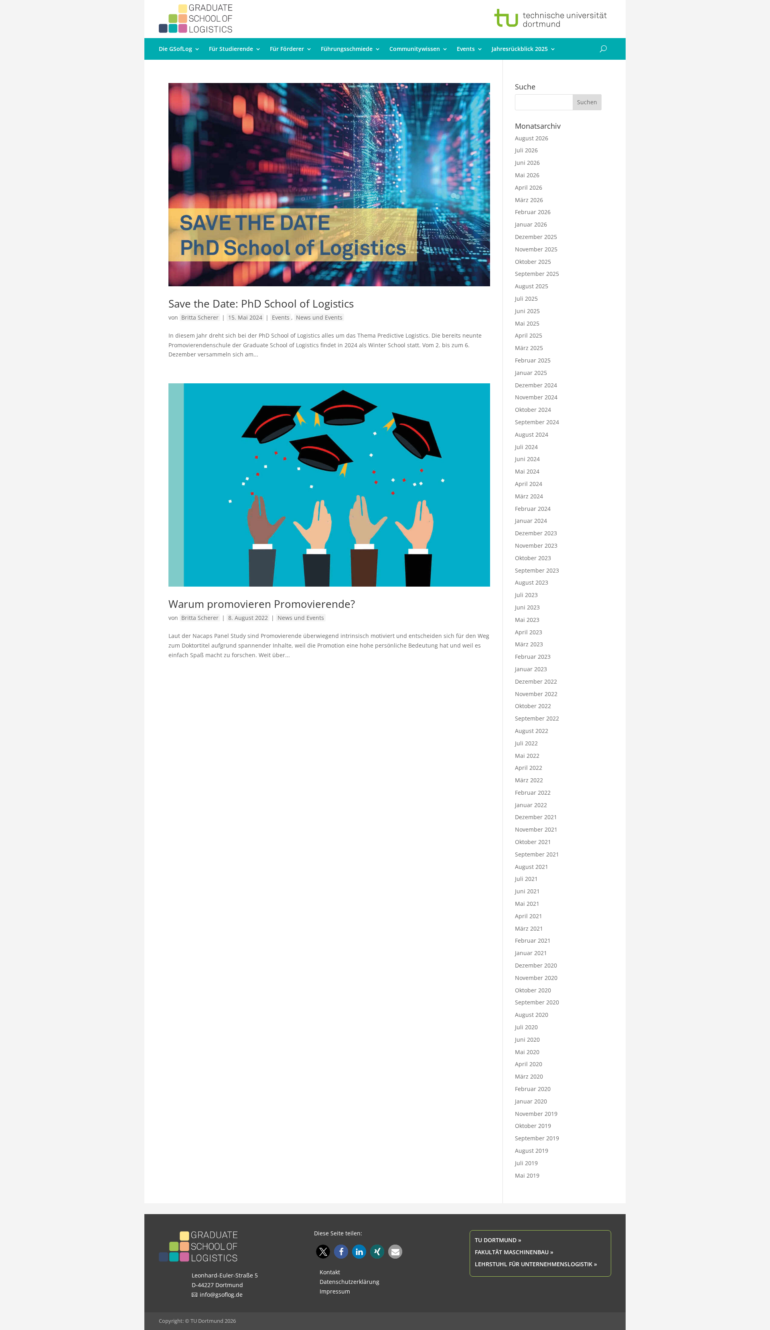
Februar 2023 (533, 656)
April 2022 (528, 767)
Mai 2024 (527, 471)
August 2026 (531, 138)
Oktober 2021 (533, 842)
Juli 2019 (526, 1163)
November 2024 (536, 397)
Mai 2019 (527, 1175)
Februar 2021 (533, 940)
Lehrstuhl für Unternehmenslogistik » (536, 1264)
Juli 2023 (526, 595)
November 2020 (536, 978)
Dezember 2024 (536, 385)
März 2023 (529, 644)
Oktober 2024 (533, 409)
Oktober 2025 (533, 261)
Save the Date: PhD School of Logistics (261, 303)
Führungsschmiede (347, 49)
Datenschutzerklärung (349, 1281)
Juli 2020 (526, 1027)
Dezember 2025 (536, 237)
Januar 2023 (531, 669)
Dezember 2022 (536, 681)
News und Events (319, 317)
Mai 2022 (527, 755)
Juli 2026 (526, 150)
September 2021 (537, 854)
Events (466, 49)
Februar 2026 (533, 212)
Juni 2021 (527, 891)
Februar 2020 (533, 1089)
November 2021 (536, 829)
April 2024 (528, 484)
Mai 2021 (527, 903)
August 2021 (531, 866)
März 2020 (529, 1076)
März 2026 (529, 200)
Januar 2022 (531, 805)
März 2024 (529, 496)
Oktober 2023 (533, 558)
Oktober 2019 (533, 1126)
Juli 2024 (526, 447)
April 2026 (528, 187)
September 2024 (537, 422)
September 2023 (537, 570)
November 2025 (536, 249)
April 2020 (528, 1064)
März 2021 (529, 928)
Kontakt (330, 1272)
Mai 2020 (527, 1052)
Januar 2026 (531, 224)
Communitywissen (414, 49)
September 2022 (537, 718)
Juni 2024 (527, 459)
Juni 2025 (527, 311)
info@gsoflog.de (221, 1294)
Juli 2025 (526, 298)
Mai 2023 (527, 620)
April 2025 (528, 335)
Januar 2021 (531, 953)
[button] (323, 1252)
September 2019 (537, 1138)
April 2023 (528, 632)
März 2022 (529, 780)
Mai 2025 (527, 323)
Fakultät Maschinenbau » (514, 1252)
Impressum (335, 1291)
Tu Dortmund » (498, 1240)
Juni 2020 (527, 1039)
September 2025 (537, 273)
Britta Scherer (200, 317)
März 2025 (529, 348)
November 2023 (536, 545)
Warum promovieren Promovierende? (261, 604)
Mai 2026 (527, 175)
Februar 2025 (533, 360)
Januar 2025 (531, 373)
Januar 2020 (531, 1101)
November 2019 (536, 1113)
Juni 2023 (527, 607)
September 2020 (537, 1002)
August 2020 (531, 1014)
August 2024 (531, 434)
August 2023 (531, 582)
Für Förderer (287, 49)
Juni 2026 (527, 162)
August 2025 (531, 286)
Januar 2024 (531, 520)
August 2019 (531, 1150)
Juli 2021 (526, 879)
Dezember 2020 (536, 965)
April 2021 (528, 916)
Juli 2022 (526, 743)
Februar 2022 (533, 792)
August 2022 (531, 731)
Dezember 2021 (536, 817)
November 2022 (536, 694)
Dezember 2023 (536, 533)
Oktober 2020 (533, 990)
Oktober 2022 (533, 706)
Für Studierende (231, 49)
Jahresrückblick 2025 (520, 49)
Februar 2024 (533, 508)
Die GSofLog (175, 49)
